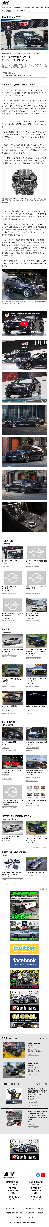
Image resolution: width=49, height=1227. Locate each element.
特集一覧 (44, 889)
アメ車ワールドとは (7, 7)
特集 (33, 7)
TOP (3, 11)
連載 (42, 7)
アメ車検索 (17, 7)
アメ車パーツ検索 (25, 7)
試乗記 (37, 7)
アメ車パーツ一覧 (41, 1084)
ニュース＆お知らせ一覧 (39, 847)
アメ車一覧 (43, 1038)
